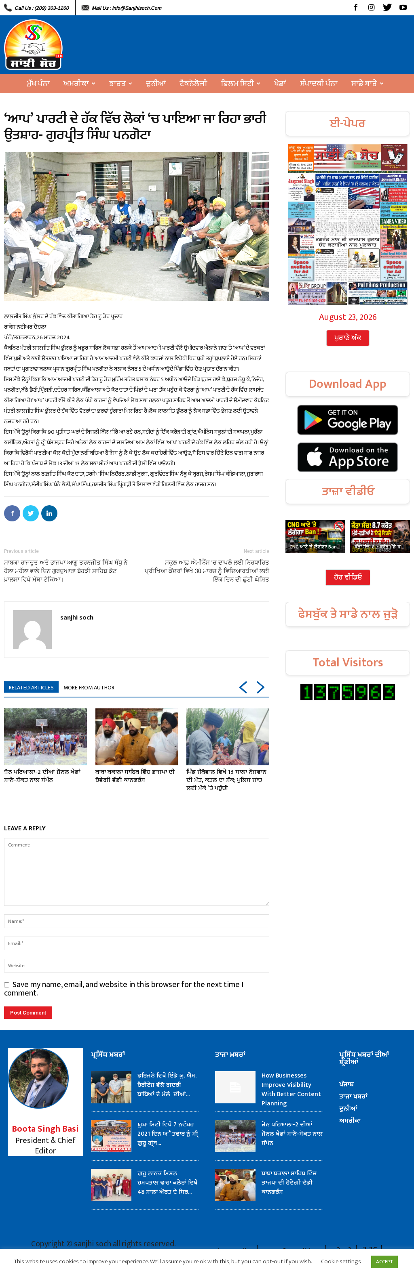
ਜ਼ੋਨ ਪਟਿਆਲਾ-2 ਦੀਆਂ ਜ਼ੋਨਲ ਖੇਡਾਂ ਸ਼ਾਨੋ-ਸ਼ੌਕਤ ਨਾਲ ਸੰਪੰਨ (42, 776)
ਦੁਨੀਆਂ (156, 83)
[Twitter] (387, 7)
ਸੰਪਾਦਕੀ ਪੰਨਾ (319, 83)
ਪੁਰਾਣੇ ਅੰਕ (348, 338)
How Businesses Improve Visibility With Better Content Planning (291, 1089)
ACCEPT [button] (384, 1261)
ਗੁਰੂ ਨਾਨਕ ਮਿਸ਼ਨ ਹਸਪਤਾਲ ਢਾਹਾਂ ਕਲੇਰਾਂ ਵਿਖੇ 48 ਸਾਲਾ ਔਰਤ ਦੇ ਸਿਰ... (167, 1182)
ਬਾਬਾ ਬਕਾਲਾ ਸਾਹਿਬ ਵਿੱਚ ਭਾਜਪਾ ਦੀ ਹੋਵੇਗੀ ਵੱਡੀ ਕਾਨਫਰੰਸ (135, 776)
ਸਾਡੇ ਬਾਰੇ (364, 83)
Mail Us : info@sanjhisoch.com (126, 8)
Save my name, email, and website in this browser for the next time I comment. (123, 989)
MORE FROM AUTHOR (88, 687)
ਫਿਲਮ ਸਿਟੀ (237, 83)
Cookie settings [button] (341, 1261)
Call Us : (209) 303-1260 (42, 8)
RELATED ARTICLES (31, 687)
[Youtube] (403, 7)
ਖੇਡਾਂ (280, 83)
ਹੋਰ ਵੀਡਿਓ (348, 577)
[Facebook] (356, 7)
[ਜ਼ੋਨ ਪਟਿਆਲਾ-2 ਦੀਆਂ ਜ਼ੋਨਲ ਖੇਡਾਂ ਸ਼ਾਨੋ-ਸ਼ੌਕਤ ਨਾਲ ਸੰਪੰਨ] (45, 736)
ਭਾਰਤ (117, 83)
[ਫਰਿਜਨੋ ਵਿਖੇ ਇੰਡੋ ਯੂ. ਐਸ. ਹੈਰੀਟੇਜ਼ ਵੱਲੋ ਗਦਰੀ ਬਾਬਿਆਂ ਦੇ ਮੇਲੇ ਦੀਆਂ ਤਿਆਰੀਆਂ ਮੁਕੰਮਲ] (111, 1087)
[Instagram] (371, 7)
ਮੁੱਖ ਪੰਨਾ (38, 83)
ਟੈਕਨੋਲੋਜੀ (193, 83)
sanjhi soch (76, 617)
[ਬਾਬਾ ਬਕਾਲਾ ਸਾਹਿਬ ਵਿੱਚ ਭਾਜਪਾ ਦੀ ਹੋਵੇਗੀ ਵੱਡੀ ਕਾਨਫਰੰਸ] (136, 736)
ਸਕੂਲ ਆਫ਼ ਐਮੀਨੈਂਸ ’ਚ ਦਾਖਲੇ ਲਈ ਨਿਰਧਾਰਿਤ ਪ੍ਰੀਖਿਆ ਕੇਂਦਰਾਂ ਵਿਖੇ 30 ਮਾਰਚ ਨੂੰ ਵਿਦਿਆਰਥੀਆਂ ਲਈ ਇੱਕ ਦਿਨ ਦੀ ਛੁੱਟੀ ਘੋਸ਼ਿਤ (207, 571)
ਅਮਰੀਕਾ (76, 83)
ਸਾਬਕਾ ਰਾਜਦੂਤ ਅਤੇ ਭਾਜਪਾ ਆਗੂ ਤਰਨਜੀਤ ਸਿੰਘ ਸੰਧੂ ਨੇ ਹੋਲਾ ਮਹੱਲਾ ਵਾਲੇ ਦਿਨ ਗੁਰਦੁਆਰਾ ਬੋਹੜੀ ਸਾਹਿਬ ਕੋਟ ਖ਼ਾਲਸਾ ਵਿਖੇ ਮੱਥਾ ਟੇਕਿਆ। (65, 571)
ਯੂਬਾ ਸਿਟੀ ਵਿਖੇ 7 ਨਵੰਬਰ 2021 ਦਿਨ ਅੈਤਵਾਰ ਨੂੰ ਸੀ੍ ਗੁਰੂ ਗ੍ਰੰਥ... (167, 1134)
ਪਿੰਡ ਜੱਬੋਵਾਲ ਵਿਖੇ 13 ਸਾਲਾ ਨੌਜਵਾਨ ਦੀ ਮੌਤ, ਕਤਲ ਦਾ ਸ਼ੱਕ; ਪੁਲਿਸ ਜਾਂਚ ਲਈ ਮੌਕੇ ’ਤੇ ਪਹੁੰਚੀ (226, 780)
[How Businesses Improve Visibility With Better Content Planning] (235, 1087)
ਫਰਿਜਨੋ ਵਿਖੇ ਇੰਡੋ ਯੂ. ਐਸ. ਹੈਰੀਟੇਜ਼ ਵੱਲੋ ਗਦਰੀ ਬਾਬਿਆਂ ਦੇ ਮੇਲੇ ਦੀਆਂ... (166, 1085)
